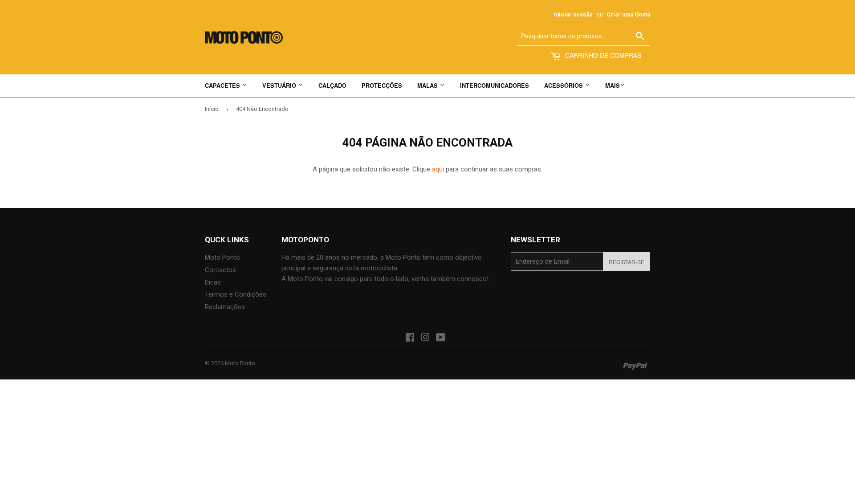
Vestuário (280, 86)
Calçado (332, 86)
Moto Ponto (222, 257)
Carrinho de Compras (602, 55)
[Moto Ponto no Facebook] (410, 338)
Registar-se (626, 261)
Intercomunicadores (494, 86)
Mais (612, 86)
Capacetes (223, 86)
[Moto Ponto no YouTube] (440, 338)
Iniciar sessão (573, 14)
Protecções (382, 86)
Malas (428, 86)
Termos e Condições (235, 294)
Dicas (213, 282)
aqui (438, 169)
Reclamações (225, 307)
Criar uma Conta (628, 14)
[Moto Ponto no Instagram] (425, 338)
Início (212, 109)
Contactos (220, 270)
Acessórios (564, 86)
